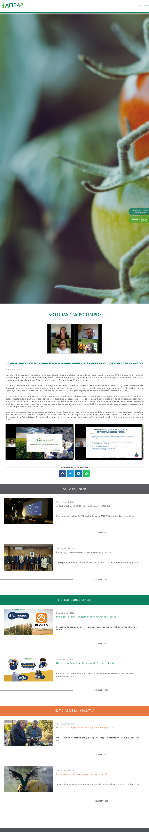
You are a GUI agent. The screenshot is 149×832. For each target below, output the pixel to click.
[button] (62, 473)
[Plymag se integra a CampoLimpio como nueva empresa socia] (28, 621)
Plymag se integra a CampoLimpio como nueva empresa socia (86, 617)
